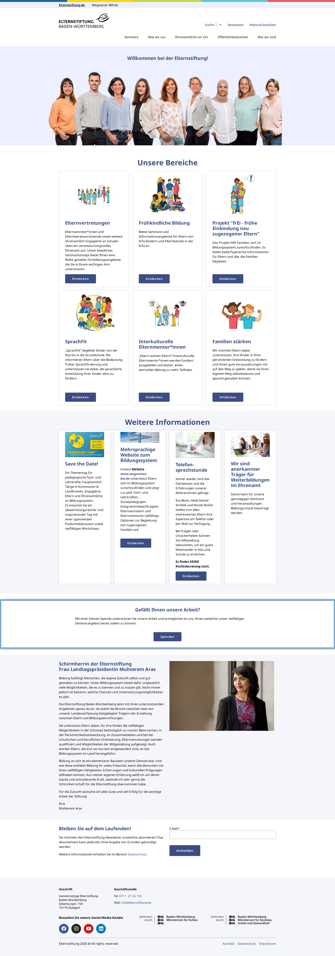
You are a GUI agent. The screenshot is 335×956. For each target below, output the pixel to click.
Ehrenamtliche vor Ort (191, 37)
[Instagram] (76, 929)
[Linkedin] (101, 929)
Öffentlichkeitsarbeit (233, 37)
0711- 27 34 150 (130, 896)
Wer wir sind (267, 37)
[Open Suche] (220, 24)
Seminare (131, 37)
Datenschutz (137, 854)
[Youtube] (88, 929)
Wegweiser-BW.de (105, 5)
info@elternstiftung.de (136, 902)
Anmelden (184, 850)
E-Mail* (174, 828)
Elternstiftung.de (72, 5)
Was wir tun (157, 37)
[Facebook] (64, 929)
